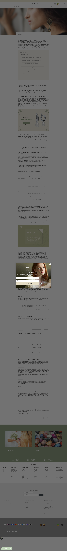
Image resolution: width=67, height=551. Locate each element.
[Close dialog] (50, 264)
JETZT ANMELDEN (27, 283)
